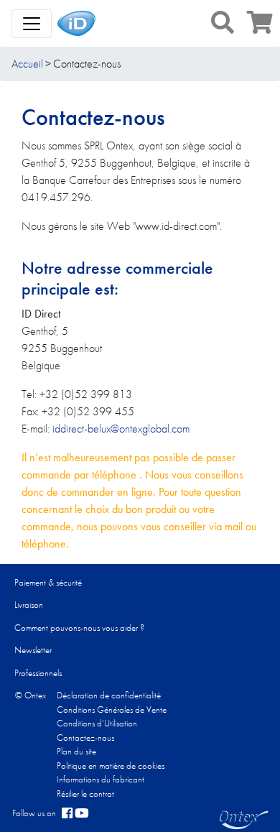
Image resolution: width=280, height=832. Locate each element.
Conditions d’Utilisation (97, 723)
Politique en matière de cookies (110, 765)
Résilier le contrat (85, 793)
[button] (222, 22)
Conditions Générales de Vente (112, 709)
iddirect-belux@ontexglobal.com (121, 428)
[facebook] (67, 813)
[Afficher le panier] (260, 26)
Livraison (28, 604)
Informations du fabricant (100, 779)
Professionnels (38, 673)
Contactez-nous (85, 737)
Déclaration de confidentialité (109, 695)
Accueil (27, 63)
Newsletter (33, 650)
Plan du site (76, 751)
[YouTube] (82, 813)
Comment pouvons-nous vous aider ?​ (79, 627)
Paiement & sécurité (48, 582)
